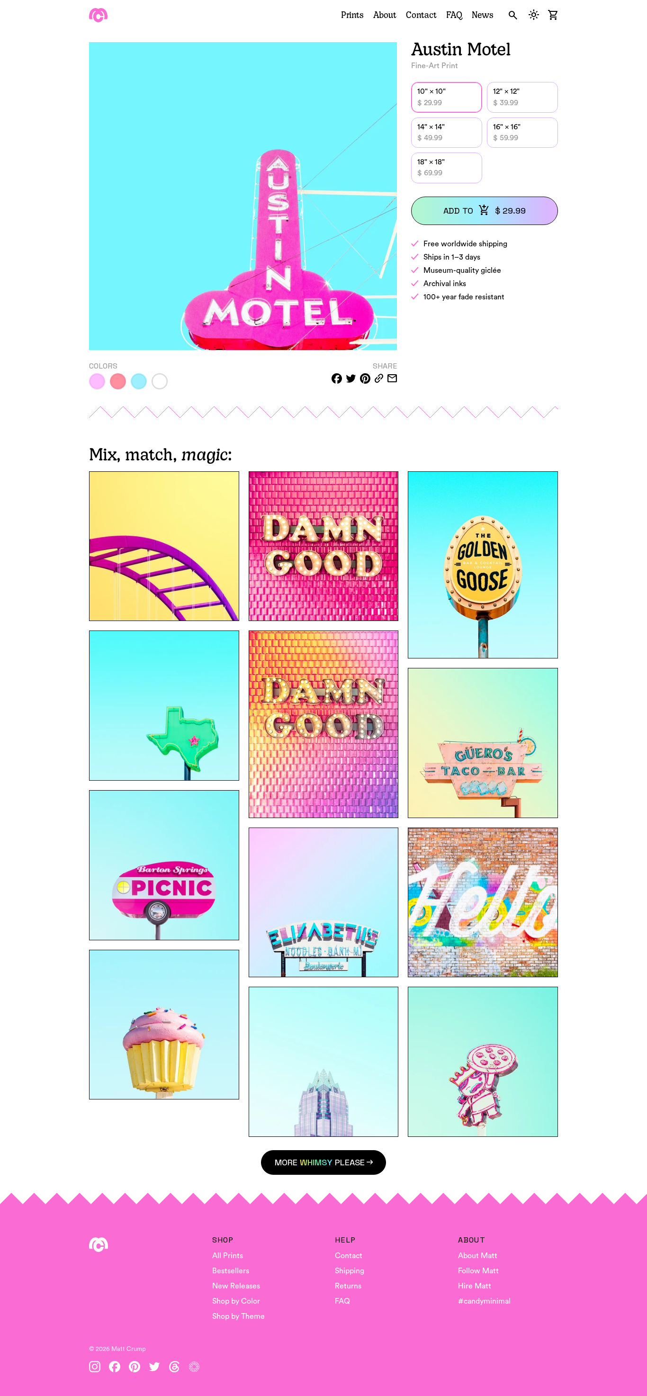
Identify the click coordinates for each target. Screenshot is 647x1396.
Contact (421, 14)
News (483, 14)
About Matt (477, 1256)
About (384, 14)
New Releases (236, 1286)
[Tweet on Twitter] (351, 378)
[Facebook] (114, 1366)
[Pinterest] (134, 1366)
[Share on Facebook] (337, 378)
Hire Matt (474, 1286)
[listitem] (97, 381)
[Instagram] (94, 1366)
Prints (352, 14)
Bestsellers (230, 1271)
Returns (348, 1286)
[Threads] (174, 1366)
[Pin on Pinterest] (365, 378)
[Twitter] (154, 1366)
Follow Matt (478, 1271)
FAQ (454, 14)
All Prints (227, 1256)
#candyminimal (484, 1301)
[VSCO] (194, 1366)
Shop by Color (236, 1301)
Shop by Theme (238, 1316)
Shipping (349, 1271)
